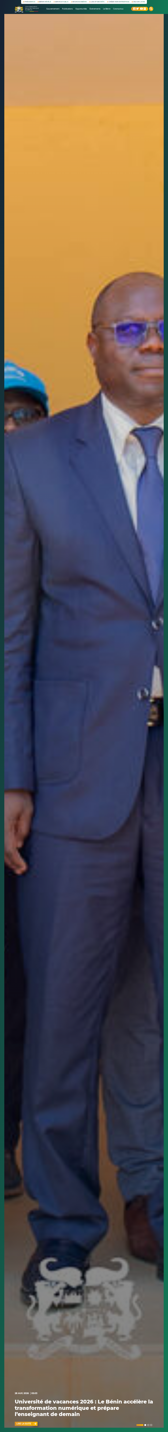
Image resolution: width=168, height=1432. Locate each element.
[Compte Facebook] (134, 9)
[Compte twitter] (137, 9)
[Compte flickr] (145, 9)
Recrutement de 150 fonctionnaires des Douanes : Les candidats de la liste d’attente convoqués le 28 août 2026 (83, 1407)
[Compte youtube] (141, 9)
